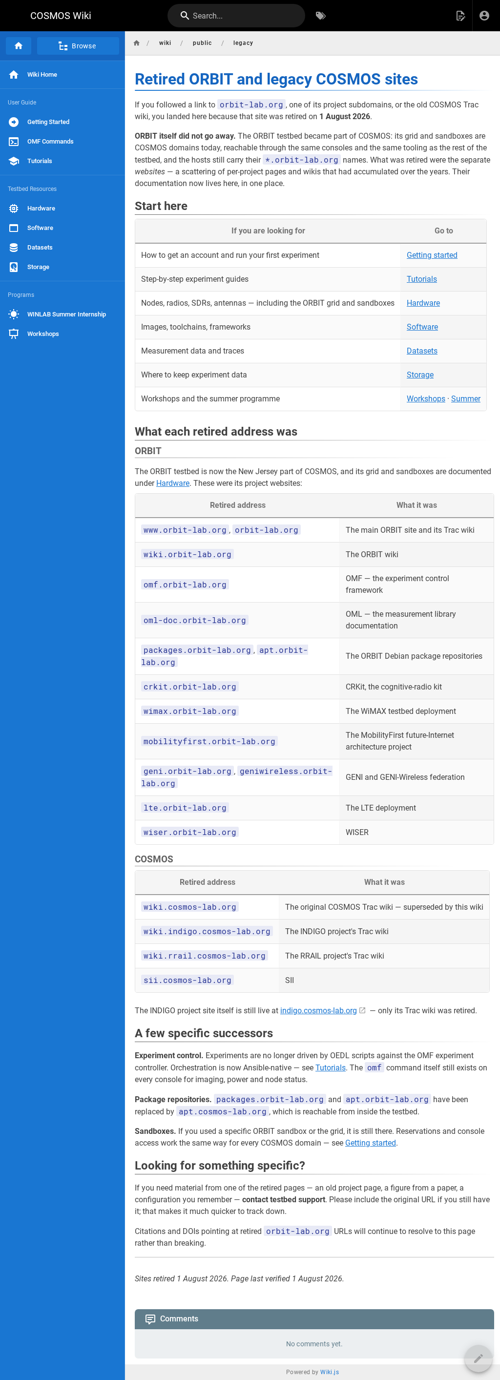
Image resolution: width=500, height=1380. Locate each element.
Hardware (423, 303)
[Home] (18, 46)
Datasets (422, 350)
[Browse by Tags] (321, 15)
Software (422, 327)
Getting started (432, 255)
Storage (420, 374)
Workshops (426, 398)
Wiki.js (329, 1372)
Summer (465, 398)
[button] (460, 15)
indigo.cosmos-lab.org (318, 1010)
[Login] (484, 15)
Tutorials (422, 279)
